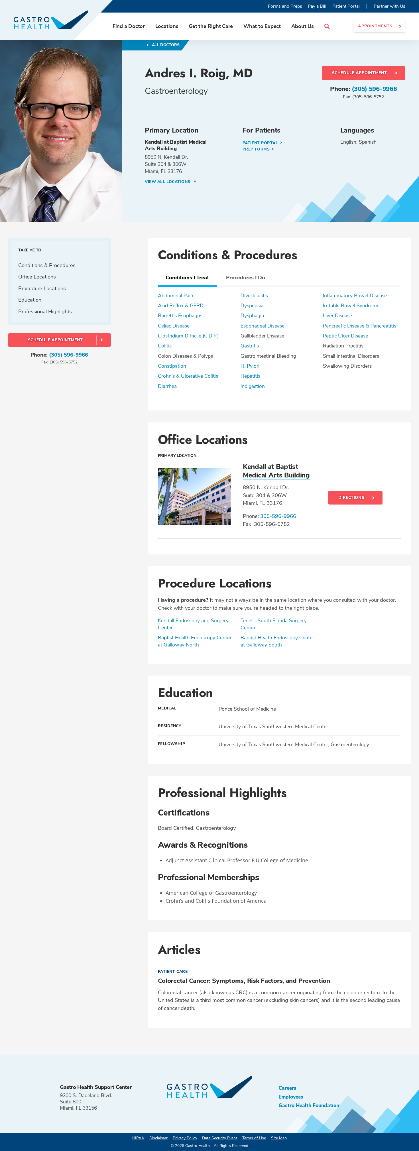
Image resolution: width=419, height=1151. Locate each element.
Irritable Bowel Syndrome (351, 305)
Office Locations (37, 276)
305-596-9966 (278, 516)
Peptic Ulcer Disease (345, 335)
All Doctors (165, 45)
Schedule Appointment (359, 73)
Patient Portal (346, 6)
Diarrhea (167, 386)
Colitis (165, 345)
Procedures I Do (245, 277)
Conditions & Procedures (47, 265)
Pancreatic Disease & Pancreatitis (359, 325)
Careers (287, 1088)
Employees (290, 1097)
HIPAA (138, 1138)
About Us (302, 26)
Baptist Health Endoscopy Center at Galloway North (194, 641)
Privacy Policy (185, 1138)
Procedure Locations (42, 288)
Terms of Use (254, 1138)
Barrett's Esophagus (180, 315)
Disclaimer (158, 1138)
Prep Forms (257, 149)
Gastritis (250, 345)
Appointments (375, 26)
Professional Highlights (45, 311)
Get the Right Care (211, 26)
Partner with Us (389, 6)
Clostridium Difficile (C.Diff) (188, 335)
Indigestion (253, 386)
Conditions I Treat (187, 277)
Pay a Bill (317, 6)
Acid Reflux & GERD (181, 305)
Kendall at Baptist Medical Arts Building (276, 471)
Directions (351, 497)
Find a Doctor (129, 26)
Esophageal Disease (262, 325)
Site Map (279, 1138)
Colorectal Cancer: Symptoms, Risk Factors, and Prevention (244, 981)
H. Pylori (250, 366)
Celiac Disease (174, 325)
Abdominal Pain (175, 295)
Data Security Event (219, 1138)
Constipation (172, 366)
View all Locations (168, 181)
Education (29, 299)
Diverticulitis (254, 295)
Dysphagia (252, 315)
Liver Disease (337, 315)
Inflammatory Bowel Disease (355, 295)
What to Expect (262, 26)
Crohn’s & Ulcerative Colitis (188, 376)
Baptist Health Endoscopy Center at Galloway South (277, 641)
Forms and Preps (285, 6)
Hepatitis (250, 376)
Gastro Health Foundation (308, 1105)
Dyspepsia (252, 305)
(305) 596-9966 (374, 89)
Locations (166, 26)
